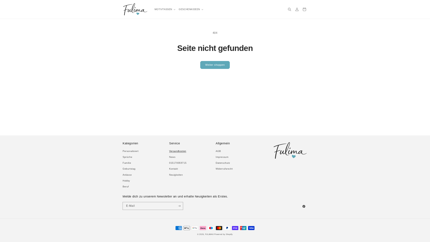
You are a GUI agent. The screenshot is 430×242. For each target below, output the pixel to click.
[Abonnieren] (179, 206)
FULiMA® (209, 234)
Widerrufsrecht (224, 168)
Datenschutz (223, 163)
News (172, 157)
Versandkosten (177, 151)
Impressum (222, 157)
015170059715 (177, 163)
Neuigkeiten (176, 174)
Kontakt (173, 168)
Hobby (126, 180)
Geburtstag (129, 168)
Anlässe (127, 174)
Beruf (126, 186)
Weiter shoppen (215, 64)
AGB (218, 151)
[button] (165, 9)
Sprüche (127, 157)
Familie (127, 163)
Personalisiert (130, 151)
